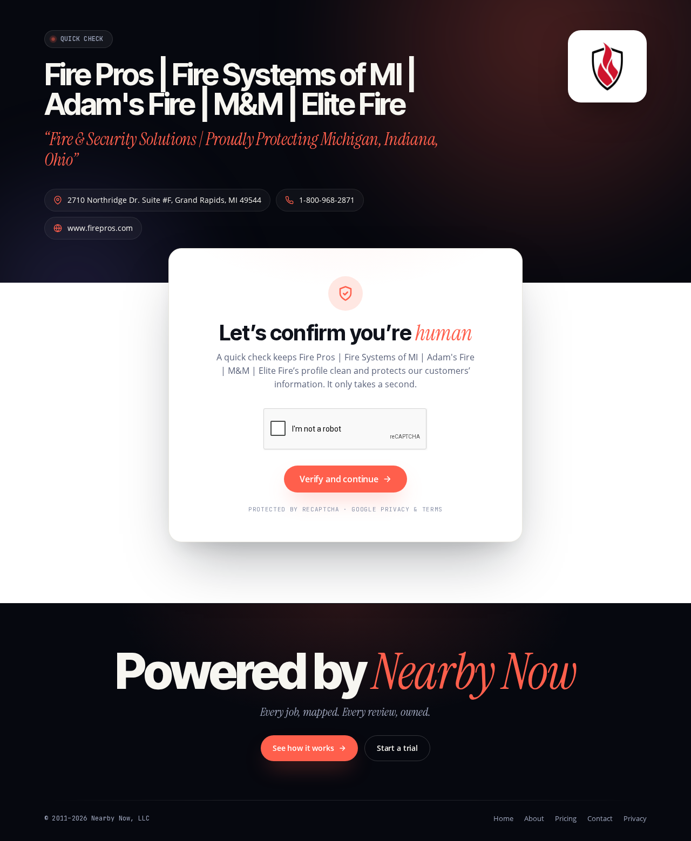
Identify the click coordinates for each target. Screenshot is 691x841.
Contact (600, 818)
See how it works (303, 748)
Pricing (566, 818)
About (534, 818)
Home (503, 818)
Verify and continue (339, 479)
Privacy (635, 818)
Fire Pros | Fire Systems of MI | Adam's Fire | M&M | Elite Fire (229, 89)
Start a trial (397, 748)
